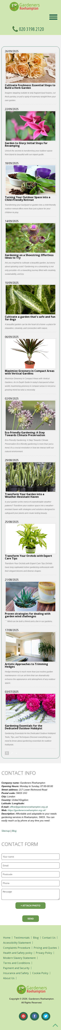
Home (6, 937)
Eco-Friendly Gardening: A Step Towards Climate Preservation (25, 433)
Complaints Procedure (16, 948)
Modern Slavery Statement (19, 958)
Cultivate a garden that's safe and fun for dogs (30, 318)
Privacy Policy (44, 953)
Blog (14, 831)
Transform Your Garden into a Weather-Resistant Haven (24, 495)
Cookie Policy (40, 973)
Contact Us (48, 937)
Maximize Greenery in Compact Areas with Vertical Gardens (29, 372)
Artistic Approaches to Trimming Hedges (26, 665)
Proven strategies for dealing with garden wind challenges (27, 615)
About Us (8, 978)
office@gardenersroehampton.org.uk (29, 806)
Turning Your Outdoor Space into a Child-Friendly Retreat (27, 198)
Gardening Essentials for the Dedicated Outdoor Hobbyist (23, 727)
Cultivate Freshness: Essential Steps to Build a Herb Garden (30, 86)
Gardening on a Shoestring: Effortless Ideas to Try (29, 256)
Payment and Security (16, 968)
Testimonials (22, 937)
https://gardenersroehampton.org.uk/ (27, 810)
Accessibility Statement (17, 942)
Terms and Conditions (16, 963)
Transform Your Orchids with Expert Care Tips (28, 557)
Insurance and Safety (16, 973)
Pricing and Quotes (45, 948)
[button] (53, 17)
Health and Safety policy (17, 953)
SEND (30, 918)
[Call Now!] (34, 29)
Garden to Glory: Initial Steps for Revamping (26, 144)
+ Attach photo (30, 905)
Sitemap (5, 831)
